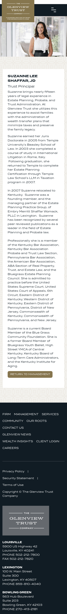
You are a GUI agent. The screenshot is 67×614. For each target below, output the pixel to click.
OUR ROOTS (37, 421)
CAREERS (10, 448)
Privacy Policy (13, 471)
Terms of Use (13, 485)
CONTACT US (13, 428)
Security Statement (18, 478)
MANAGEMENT (26, 414)
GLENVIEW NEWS (16, 434)
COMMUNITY (12, 421)
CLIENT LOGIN (47, 441)
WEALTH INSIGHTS (17, 441)
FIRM (6, 414)
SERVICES (50, 414)
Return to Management (30, 374)
